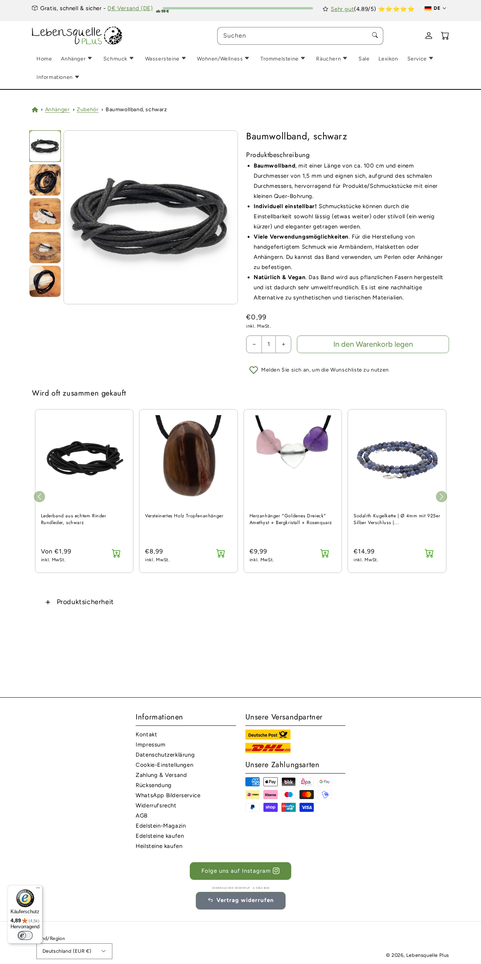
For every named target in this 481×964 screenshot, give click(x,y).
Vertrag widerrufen (245, 900)
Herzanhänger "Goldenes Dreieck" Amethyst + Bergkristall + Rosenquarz (291, 519)
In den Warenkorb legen (373, 344)
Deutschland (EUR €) (67, 951)
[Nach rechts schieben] (441, 496)
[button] (240, 602)
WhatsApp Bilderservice (168, 795)
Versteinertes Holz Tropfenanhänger (184, 516)
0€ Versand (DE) (130, 8)
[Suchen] (374, 35)
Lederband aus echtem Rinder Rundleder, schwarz (73, 519)
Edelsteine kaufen (160, 836)
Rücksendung (154, 785)
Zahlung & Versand (161, 775)
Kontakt (146, 734)
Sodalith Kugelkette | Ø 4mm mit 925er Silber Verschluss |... (397, 519)
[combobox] (300, 35)
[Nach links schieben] (39, 496)
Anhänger (57, 109)
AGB (142, 815)
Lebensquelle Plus (427, 955)
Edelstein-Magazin (161, 825)
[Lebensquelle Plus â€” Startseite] (77, 36)
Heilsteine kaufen (159, 846)
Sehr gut (342, 9)
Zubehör (87, 109)
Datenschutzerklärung (165, 754)
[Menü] (37, 889)
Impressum (150, 744)
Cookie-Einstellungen (164, 765)
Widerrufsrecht (156, 805)
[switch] (25, 935)
